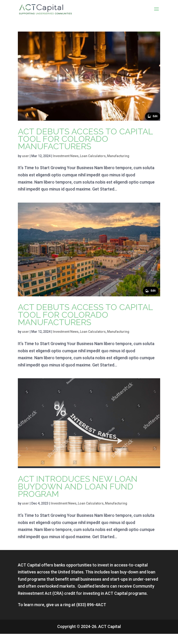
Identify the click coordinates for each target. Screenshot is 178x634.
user (25, 156)
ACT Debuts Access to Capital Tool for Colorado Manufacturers (85, 138)
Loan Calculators (93, 156)
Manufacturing (118, 156)
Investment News (66, 156)
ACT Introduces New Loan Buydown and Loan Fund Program (77, 486)
